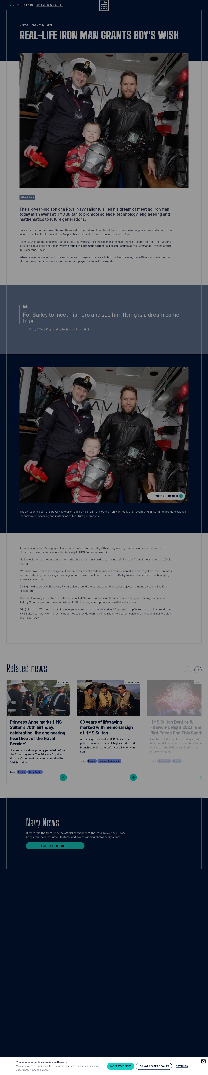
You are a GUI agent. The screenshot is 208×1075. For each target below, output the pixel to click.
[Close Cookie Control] (203, 1061)
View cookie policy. (39, 1069)
